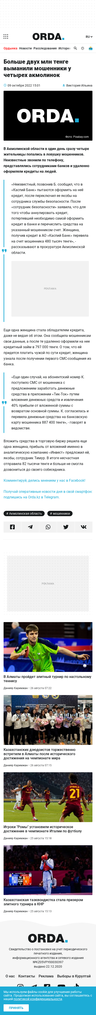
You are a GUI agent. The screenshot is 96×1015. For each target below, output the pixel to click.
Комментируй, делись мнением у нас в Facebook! (44, 480)
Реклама (46, 976)
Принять (16, 1008)
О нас (10, 976)
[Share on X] (66, 527)
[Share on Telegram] (30, 527)
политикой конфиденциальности (38, 999)
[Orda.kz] (48, 945)
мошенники (61, 513)
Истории (64, 48)
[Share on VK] (83, 527)
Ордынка (10, 48)
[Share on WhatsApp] (48, 527)
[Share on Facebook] (12, 527)
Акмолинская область (25, 513)
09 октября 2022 (20, 85)
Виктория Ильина (79, 85)
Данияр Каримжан (16, 688)
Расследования (45, 48)
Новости (25, 48)
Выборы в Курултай (74, 976)
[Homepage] (48, 36)
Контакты (26, 976)
